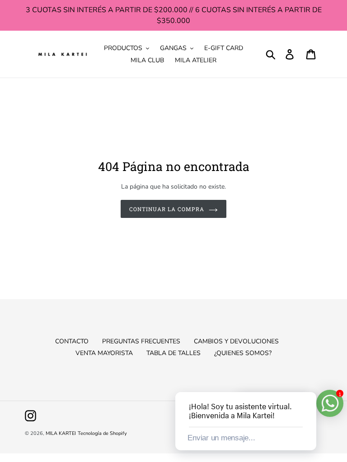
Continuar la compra (166, 209)
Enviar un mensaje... (221, 438)
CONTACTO (72, 341)
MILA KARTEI (61, 433)
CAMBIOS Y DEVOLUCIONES (236, 341)
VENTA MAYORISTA (104, 353)
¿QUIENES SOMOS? (243, 353)
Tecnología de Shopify (102, 433)
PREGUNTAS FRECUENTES (141, 341)
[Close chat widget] (308, 381)
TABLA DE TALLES (173, 353)
